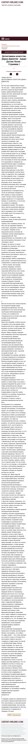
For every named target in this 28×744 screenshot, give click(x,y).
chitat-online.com (12, 3)
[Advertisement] (14, 22)
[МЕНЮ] (2, 39)
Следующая (16, 715)
